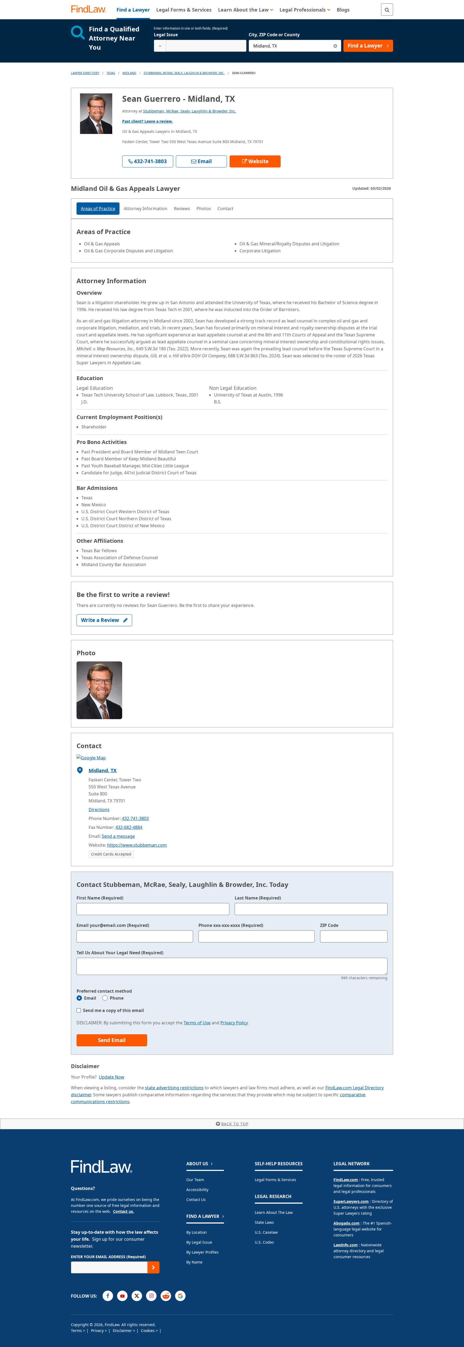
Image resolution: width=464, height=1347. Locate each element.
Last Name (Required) (258, 898)
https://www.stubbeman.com (137, 845)
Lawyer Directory (85, 73)
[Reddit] (166, 1296)
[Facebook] (108, 1296)
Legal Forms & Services (275, 1179)
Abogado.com (347, 1223)
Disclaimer (123, 1330)
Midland (129, 73)
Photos (204, 209)
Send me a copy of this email (113, 1010)
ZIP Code (329, 925)
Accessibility (197, 1189)
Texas (111, 73)
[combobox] (200, 46)
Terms (77, 1330)
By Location (196, 1232)
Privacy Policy (234, 1023)
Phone (117, 998)
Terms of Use (197, 1023)
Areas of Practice (98, 209)
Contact (225, 209)
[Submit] (153, 1267)
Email (90, 998)
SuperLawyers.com (351, 1201)
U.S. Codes (264, 1242)
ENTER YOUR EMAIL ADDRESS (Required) (108, 1256)
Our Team (195, 1179)
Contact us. (123, 1211)
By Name (194, 1262)
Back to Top (234, 1123)
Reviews (182, 209)
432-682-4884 (128, 827)
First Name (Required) (100, 898)
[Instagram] (151, 1296)
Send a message (118, 836)
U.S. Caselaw (266, 1232)
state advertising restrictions (174, 1088)
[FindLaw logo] (91, 9)
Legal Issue (166, 35)
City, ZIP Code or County (274, 35)
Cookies (148, 1330)
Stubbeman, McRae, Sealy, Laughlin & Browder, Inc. (184, 73)
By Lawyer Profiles (202, 1252)
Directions (99, 810)
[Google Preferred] (180, 1296)
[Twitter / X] (137, 1296)
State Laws (264, 1222)
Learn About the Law (274, 1212)
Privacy (98, 1330)
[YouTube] (122, 1296)
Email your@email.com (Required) (113, 925)
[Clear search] (335, 46)
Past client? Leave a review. (147, 121)
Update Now (111, 1077)
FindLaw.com (346, 1179)
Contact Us (196, 1199)
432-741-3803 (135, 818)
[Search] (387, 9)
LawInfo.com (346, 1244)
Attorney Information (145, 209)
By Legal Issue (199, 1242)
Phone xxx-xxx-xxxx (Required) (230, 925)
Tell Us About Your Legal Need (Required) (120, 953)
